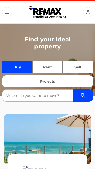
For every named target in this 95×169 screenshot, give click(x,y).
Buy (17, 67)
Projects (47, 81)
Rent (47, 67)
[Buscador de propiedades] (83, 95)
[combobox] (37, 95)
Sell (77, 67)
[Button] (7, 12)
